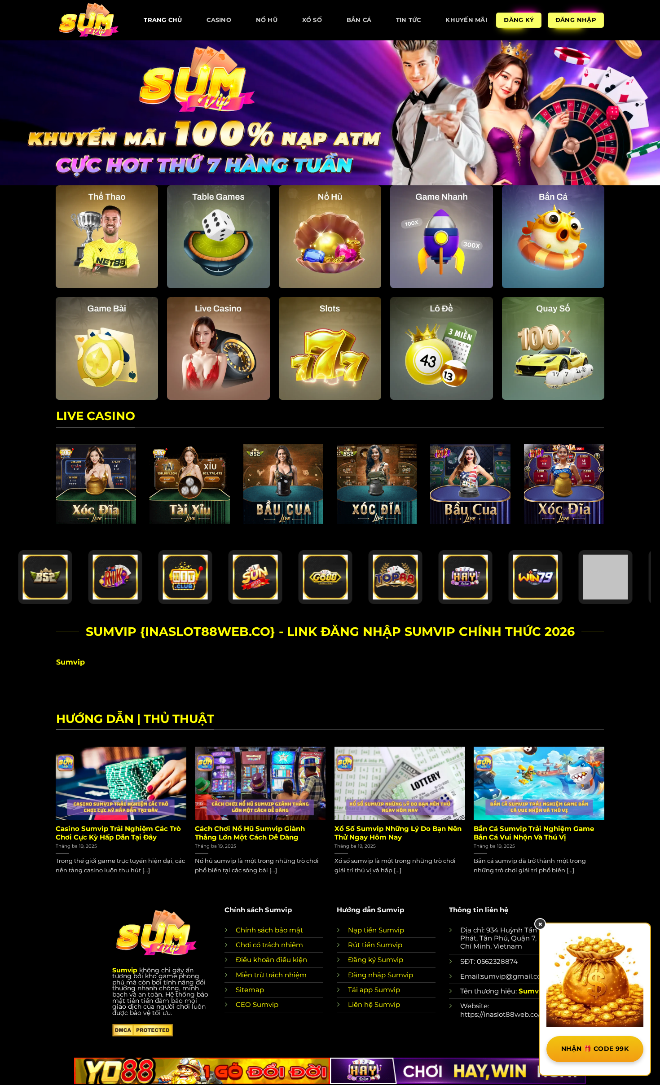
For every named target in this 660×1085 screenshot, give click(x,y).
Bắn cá (359, 20)
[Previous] (56, 819)
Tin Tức (408, 20)
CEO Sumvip (257, 1004)
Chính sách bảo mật (269, 930)
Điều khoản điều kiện (271, 959)
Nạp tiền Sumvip (376, 930)
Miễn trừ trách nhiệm (271, 975)
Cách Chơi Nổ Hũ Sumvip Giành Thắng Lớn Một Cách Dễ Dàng (250, 833)
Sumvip (124, 970)
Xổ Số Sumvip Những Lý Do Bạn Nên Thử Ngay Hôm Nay (398, 833)
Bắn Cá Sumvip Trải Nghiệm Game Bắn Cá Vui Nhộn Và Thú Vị (534, 833)
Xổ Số (312, 20)
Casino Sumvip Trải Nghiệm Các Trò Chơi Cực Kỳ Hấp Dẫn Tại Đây (118, 833)
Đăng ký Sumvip (375, 959)
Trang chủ (163, 20)
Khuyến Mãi (466, 20)
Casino (219, 20)
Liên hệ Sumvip (374, 1004)
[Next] (604, 819)
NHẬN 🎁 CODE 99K (595, 1049)
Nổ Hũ (266, 20)
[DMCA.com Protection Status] (142, 1029)
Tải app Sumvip (374, 989)
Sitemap (250, 989)
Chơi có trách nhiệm (269, 945)
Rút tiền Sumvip (375, 945)
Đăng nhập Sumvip (380, 975)
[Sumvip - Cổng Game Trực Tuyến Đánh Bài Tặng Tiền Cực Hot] (88, 20)
